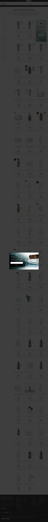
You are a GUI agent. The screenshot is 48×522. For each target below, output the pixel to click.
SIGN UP (16, 265)
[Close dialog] (37, 253)
